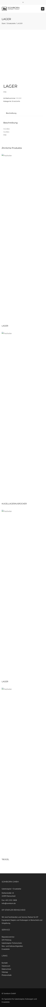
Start (4, 23)
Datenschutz (6, 969)
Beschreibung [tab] (11, 113)
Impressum (6, 966)
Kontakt (5, 963)
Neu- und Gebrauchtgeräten (12, 946)
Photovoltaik (7, 975)
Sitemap (5, 972)
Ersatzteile (11, 23)
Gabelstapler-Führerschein (12, 943)
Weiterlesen (23, 239)
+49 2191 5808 (11, 900)
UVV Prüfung (6, 940)
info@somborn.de (9, 903)
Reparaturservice (8, 937)
